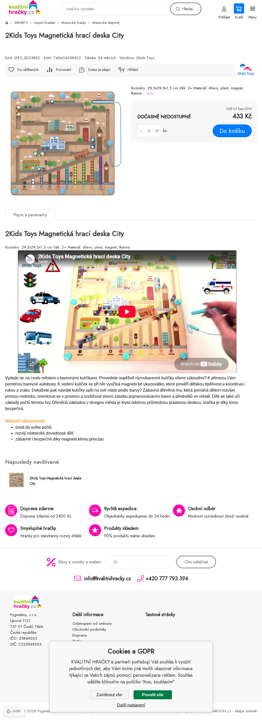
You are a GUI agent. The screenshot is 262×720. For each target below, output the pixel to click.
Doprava (79, 635)
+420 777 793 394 (167, 578)
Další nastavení (131, 705)
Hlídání (133, 69)
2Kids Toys (145, 58)
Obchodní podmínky (89, 629)
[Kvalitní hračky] (6, 22)
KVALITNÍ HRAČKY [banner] (27, 7)
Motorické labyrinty (105, 22)
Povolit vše (152, 695)
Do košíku (232, 130)
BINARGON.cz (219, 711)
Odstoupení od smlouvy (92, 623)
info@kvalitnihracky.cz (107, 578)
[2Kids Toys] (246, 70)
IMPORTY (21, 22)
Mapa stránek (246, 711)
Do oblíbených (28, 69)
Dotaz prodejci (99, 69)
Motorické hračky (73, 22)
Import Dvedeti (44, 22)
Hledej (187, 9)
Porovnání (63, 69)
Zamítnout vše (109, 695)
